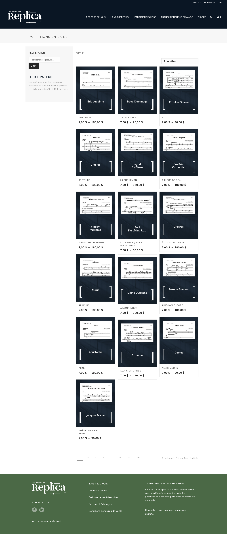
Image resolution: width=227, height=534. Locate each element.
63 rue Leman (128, 180)
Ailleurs (84, 305)
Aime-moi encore (172, 305)
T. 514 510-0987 (98, 483)
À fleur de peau (172, 180)
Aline (82, 368)
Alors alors (170, 368)
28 (138, 458)
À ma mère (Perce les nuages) (131, 244)
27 (163, 117)
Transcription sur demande (177, 17)
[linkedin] (41, 510)
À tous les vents (173, 242)
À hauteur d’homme (91, 242)
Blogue (202, 17)
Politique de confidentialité (103, 497)
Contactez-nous (98, 490)
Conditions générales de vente (105, 510)
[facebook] (34, 510)
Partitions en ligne (145, 17)
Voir (33, 66)
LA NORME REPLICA (120, 17)
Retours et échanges (100, 504)
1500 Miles (85, 117)
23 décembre (128, 117)
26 (120, 458)
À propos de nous (96, 17)
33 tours (84, 180)
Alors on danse (130, 370)
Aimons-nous (128, 308)
